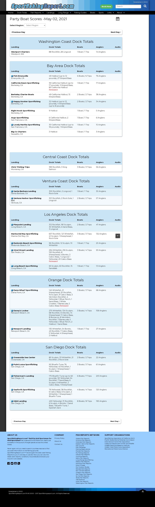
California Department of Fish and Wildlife (119, 443)
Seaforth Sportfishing (24, 389)
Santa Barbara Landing (25, 191)
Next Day (115, 32)
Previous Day (18, 32)
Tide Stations (80, 479)
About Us (57, 441)
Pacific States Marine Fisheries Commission (119, 440)
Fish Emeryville (21, 76)
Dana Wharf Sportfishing (26, 290)
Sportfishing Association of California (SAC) (120, 438)
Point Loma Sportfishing (25, 364)
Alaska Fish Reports (82, 438)
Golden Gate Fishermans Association (117, 447)
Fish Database (81, 447)
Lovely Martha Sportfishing (27, 125)
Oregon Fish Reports (83, 472)
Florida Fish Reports (82, 451)
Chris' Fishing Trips (20, 167)
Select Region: (17, 25)
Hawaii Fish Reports (83, 454)
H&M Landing (20, 401)
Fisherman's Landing (24, 376)
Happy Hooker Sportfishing (27, 101)
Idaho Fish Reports (82, 458)
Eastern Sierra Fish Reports (85, 444)
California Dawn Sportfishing (25, 83)
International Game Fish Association (117, 442)
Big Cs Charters (18, 132)
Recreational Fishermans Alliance (116, 449)
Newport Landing (22, 329)
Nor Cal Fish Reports (83, 470)
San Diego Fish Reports (84, 474)
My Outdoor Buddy (82, 467)
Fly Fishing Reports (82, 453)
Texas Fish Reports (82, 478)
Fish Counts (80, 446)
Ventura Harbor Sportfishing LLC (26, 199)
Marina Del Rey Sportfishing (24, 234)
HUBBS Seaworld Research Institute (117, 445)
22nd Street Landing (24, 250)
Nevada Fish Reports (83, 469)
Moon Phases (80, 465)
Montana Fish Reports (83, 463)
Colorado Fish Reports (83, 442)
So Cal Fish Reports (82, 476)
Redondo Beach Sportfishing (28, 243)
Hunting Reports (82, 456)
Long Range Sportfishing (84, 460)
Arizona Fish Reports (83, 440)
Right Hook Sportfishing (23, 110)
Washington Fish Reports (84, 483)
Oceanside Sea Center (24, 357)
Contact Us (58, 444)
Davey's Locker (21, 310)
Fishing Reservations (83, 449)
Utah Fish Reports (82, 481)
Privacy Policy (59, 438)
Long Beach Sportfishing (26, 266)
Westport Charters (20, 52)
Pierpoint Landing (22, 224)
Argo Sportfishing (20, 117)
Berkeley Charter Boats (22, 94)
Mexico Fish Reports (82, 461)
